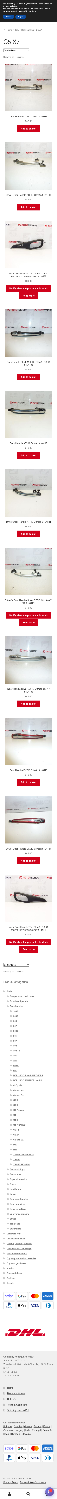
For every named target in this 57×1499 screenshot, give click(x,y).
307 (15, 1040)
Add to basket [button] (28, 128)
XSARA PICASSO (21, 1164)
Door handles (27, 29)
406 (15, 1055)
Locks (13, 1194)
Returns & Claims (16, 1393)
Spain (6, 1434)
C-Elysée (17, 1085)
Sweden (15, 1434)
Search (28, 1494)
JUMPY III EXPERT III (23, 1154)
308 (15, 1045)
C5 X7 (16, 1134)
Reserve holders (18, 1208)
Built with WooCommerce (33, 1482)
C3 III (15, 1104)
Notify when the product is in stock (28, 288)
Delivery (11, 1399)
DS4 (15, 1149)
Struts (13, 1218)
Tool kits (11, 1278)
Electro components (17, 1253)
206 (15, 1020)
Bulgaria (7, 1426)
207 (15, 1025)
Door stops (15, 1174)
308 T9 (16, 1050)
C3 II (15, 1100)
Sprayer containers (19, 1213)
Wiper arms (15, 1228)
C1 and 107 (18, 1090)
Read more (29, 295)
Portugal (36, 1430)
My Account (9, 1494)
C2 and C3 (18, 1095)
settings (32, 11)
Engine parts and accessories (21, 1258)
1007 (15, 1011)
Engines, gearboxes (16, 1263)
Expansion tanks (18, 1179)
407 (15, 1060)
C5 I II (16, 1129)
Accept (8, 17)
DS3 (15, 1144)
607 (15, 1070)
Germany (8, 1430)
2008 (15, 1015)
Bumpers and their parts (22, 996)
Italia (27, 1430)
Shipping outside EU (18, 1410)
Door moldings (17, 1169)
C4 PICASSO (19, 1124)
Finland (38, 1426)
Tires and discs (14, 1273)
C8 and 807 (18, 1139)
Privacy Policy (10, 1482)
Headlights (15, 1189)
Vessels (10, 1283)
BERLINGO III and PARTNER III (28, 1075)
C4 (14, 1114)
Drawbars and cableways (19, 1248)
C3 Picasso (18, 1109)
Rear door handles (19, 1198)
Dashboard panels (19, 1001)
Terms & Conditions (17, 1404)
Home (9, 29)
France (46, 1426)
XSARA (16, 1159)
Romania (47, 1430)
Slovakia (26, 1434)
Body (16, 29)
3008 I (16, 1030)
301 (15, 1035)
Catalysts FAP (13, 1233)
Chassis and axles (16, 1238)
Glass (13, 1184)
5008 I (16, 1065)
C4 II (15, 1119)
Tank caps (15, 1223)
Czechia (18, 1426)
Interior (10, 1268)
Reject (20, 17)
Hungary (19, 1430)
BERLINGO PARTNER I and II (27, 1080)
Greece (28, 1426)
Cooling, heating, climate (19, 1243)
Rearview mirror (17, 1203)
